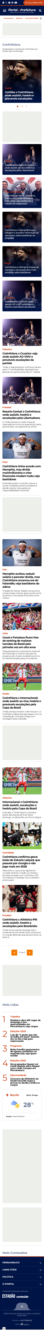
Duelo (8, 88)
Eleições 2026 (18, 1031)
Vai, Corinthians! (14, 192)
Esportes (19, 18)
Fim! (4, 462)
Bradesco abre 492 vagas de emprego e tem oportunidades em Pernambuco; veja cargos (25, 1023)
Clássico (9, 298)
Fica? (8, 226)
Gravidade (8, 853)
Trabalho (15, 1017)
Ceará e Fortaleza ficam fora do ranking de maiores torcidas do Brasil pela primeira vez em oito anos (20, 642)
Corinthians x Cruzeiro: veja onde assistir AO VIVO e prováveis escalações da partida (20, 358)
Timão (8, 161)
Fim (4, 570)
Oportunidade (18, 1075)
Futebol (6, 407)
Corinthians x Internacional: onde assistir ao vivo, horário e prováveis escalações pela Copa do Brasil (21, 702)
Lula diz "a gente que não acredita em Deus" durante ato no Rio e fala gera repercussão (24, 1038)
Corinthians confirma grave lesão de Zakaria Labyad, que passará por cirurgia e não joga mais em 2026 (21, 861)
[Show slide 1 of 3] (17, 106)
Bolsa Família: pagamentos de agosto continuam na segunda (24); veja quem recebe (24, 1053)
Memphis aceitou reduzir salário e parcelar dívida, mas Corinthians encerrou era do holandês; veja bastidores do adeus (21, 580)
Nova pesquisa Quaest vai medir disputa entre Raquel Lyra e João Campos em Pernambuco (24, 1067)
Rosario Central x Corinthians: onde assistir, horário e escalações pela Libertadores (21, 415)
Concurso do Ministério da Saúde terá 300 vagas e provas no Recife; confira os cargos (25, 1082)
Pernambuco (9, 18)
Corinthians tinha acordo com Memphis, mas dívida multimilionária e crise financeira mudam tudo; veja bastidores (21, 473)
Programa (16, 1046)
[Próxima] (30, 952)
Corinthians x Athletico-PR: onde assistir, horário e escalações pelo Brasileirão (19, 923)
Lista (5, 633)
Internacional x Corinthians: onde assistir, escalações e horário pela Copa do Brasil (20, 805)
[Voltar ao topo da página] (22, 1306)
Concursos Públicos (32, 18)
